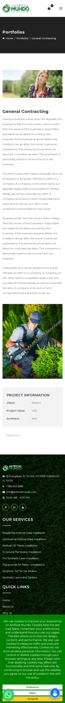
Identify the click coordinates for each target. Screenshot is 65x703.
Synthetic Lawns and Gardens (19, 577)
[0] (49, 8)
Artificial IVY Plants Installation (20, 545)
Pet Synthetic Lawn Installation (20, 558)
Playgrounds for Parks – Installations (23, 564)
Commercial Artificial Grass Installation (24, 539)
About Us (7, 606)
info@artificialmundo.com (21, 492)
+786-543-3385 (14, 486)
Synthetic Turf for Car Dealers (19, 571)
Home (6, 600)
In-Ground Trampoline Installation (21, 552)
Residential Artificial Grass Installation (23, 532)
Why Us (7, 613)
